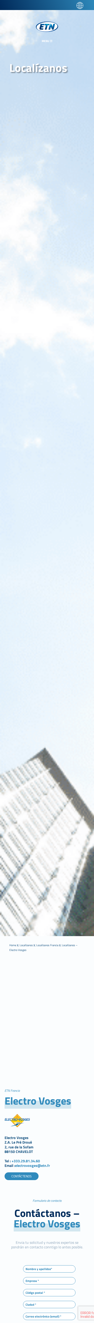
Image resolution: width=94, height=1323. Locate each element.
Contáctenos (21, 1176)
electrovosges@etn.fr (32, 1165)
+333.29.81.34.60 (26, 1161)
